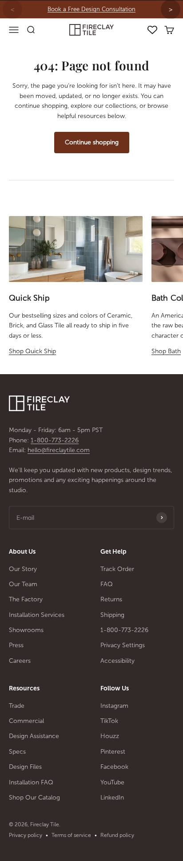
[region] (91, 9)
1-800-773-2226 (55, 440)
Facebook (114, 767)
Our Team (23, 584)
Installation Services (36, 615)
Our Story (23, 569)
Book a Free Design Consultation (91, 9)
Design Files (25, 767)
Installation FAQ (31, 782)
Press (16, 645)
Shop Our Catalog (34, 797)
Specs (17, 751)
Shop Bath (166, 351)
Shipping (112, 615)
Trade (16, 706)
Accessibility (117, 661)
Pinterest (112, 751)
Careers (20, 661)
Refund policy (117, 835)
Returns (111, 599)
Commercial (26, 721)
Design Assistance (34, 736)
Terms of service (71, 835)
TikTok (109, 721)
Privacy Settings (122, 645)
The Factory (26, 599)
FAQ (106, 584)
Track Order (117, 569)
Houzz (109, 736)
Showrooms (26, 630)
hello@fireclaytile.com (59, 450)
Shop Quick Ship (32, 351)
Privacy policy (25, 835)
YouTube (112, 782)
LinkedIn (112, 797)
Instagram (114, 706)
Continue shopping (92, 142)
